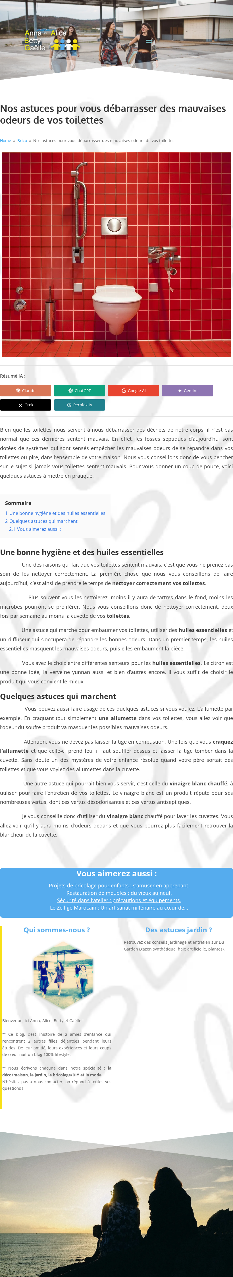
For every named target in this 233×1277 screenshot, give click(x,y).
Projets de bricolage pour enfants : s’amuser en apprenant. (119, 885)
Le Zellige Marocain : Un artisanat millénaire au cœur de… (119, 907)
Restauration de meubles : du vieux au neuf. (119, 892)
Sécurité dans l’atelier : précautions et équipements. (119, 900)
